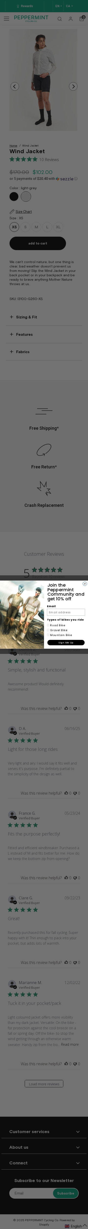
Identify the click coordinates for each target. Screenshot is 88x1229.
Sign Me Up (66, 642)
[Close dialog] (85, 583)
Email (51, 606)
